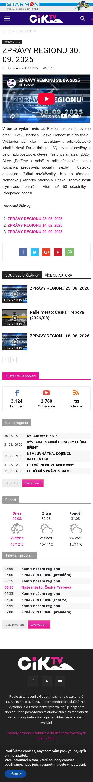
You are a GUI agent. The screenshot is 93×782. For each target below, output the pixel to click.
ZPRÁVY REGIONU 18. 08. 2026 (59, 335)
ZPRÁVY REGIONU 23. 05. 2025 (35, 219)
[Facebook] (33, 681)
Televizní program (19, 555)
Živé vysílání (39, 624)
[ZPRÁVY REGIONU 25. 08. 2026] (14, 294)
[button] (84, 18)
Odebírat (46, 390)
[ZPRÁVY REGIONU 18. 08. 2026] (14, 341)
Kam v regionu (16, 423)
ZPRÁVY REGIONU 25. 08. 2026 (59, 288)
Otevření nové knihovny (50, 464)
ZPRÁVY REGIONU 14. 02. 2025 (35, 225)
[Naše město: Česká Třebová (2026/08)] (14, 317)
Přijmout (15, 774)
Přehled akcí (32, 483)
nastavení (77, 764)
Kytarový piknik (42, 435)
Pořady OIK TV (12, 41)
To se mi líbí (17, 390)
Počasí (10, 500)
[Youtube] (60, 681)
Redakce (14, 68)
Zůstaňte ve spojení (20, 376)
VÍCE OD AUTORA (58, 275)
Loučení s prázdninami (49, 471)
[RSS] (47, 681)
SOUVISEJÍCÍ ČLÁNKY (22, 275)
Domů (6, 31)
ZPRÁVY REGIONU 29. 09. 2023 (35, 232)
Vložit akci (12, 483)
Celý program (15, 624)
